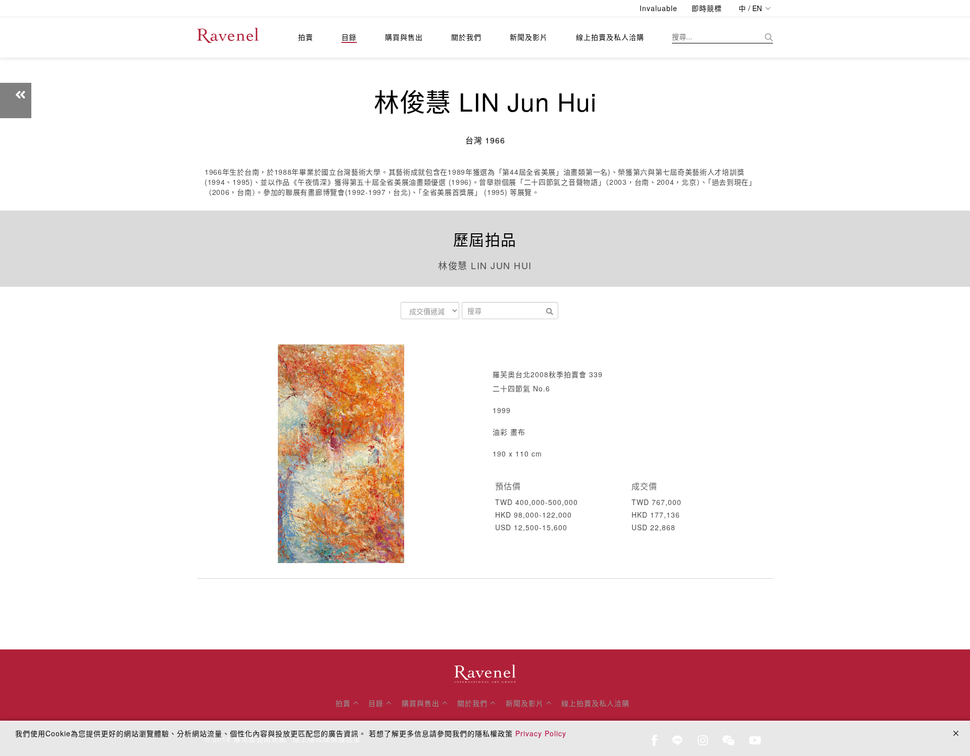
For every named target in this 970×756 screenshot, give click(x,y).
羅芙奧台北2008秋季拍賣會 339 (548, 374)
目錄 (349, 37)
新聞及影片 (529, 37)
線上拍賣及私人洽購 (610, 37)
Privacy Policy (540, 733)
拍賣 (305, 37)
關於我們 (466, 37)
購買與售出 (404, 37)
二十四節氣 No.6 (521, 388)
